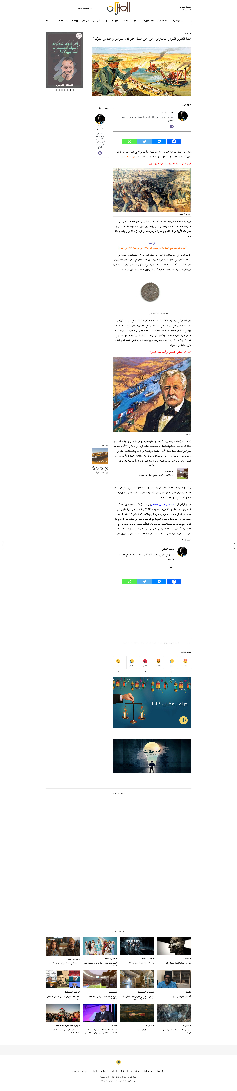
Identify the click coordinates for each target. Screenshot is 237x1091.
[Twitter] (144, 141)
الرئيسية (161, 1071)
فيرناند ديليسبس (128, 156)
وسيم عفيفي (167, 113)
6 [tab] (59, 90)
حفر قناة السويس (151, 643)
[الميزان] (118, 8)
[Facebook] (174, 141)
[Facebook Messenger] (159, 141)
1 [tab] (73, 90)
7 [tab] (56, 90)
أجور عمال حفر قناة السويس (171, 643)
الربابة (188, 34)
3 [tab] (67, 90)
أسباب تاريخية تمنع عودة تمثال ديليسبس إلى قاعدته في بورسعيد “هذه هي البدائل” (152, 248)
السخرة (160, 643)
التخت (143, 959)
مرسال (113, 1026)
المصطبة (169, 472)
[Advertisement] (152, 612)
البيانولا (150, 959)
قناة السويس (135, 643)
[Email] (172, 126)
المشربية (187, 1026)
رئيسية (142, 643)
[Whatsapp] (129, 141)
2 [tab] (70, 90)
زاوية (95, 1071)
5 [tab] (62, 90)
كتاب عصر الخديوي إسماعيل (163, 504)
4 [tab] (65, 90)
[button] (152, 756)
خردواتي (85, 1071)
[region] (152, 756)
